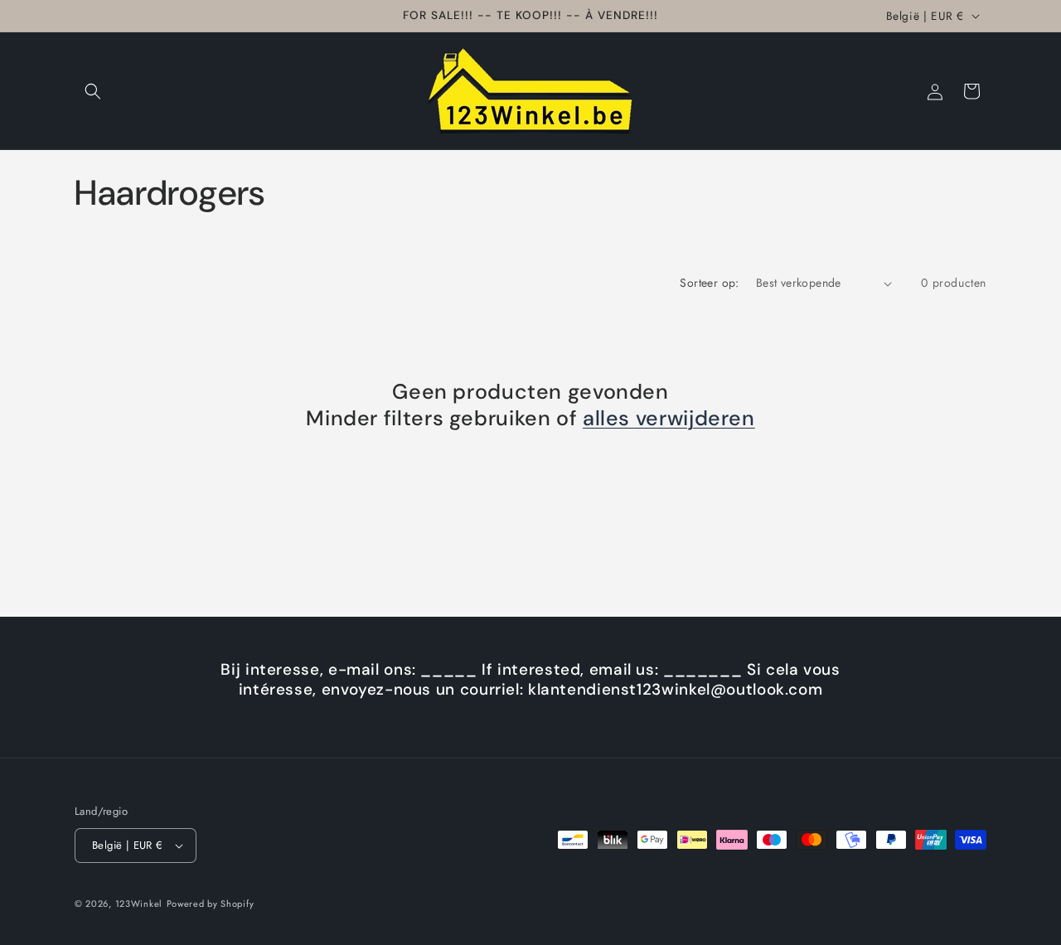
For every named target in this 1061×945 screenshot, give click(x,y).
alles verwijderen (669, 418)
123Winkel (138, 903)
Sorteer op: (709, 282)
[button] (93, 91)
